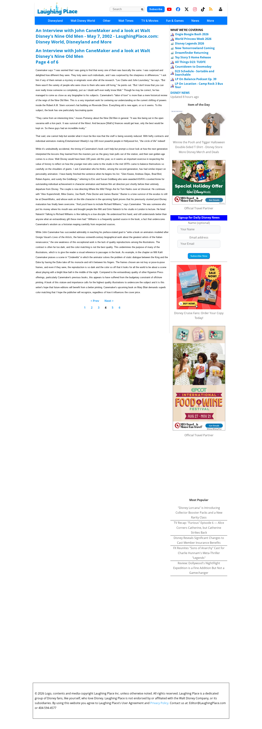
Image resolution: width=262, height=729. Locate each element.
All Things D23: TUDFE (190, 62)
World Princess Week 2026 (193, 39)
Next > (109, 301)
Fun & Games (175, 20)
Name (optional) (199, 223)
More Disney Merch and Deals (199, 152)
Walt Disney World (83, 20)
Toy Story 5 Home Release (193, 57)
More (210, 20)
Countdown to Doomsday (193, 67)
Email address (198, 237)
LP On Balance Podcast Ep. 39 (195, 79)
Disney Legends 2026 (189, 43)
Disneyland (55, 20)
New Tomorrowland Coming (195, 48)
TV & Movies (149, 20)
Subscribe (155, 9)
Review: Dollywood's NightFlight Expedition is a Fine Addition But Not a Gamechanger (198, 568)
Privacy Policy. (159, 703)
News (195, 20)
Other (107, 20)
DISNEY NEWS (180, 93)
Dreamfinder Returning (191, 53)
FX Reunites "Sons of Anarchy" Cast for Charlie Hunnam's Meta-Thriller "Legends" (199, 553)
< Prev (95, 301)
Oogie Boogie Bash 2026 (192, 34)
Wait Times (125, 20)
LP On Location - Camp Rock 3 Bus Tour (199, 85)
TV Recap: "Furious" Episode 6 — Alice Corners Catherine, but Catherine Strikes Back (199, 527)
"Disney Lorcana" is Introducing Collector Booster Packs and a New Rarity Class (199, 512)
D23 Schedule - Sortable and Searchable (194, 73)
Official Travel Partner (198, 208)
